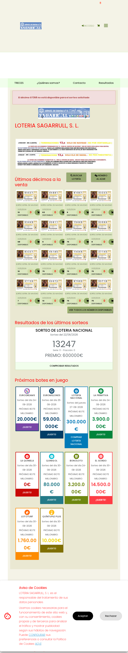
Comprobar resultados (64, 365)
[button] (42, 117)
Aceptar (83, 616)
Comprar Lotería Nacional (76, 441)
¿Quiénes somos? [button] (48, 83)
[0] (100, 26)
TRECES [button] (19, 83)
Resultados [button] (106, 83)
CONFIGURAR (37, 635)
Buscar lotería (77, 177)
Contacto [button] (79, 83)
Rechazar (111, 616)
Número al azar (101, 177)
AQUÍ (38, 644)
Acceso (89, 25)
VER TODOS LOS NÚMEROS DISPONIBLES (90, 310)
